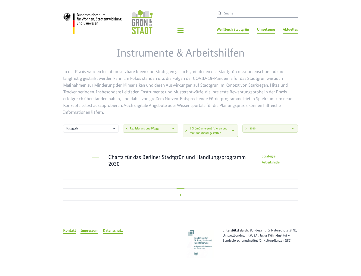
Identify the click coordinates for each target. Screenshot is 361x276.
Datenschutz (113, 230)
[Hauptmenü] (180, 30)
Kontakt (69, 230)
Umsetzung (266, 29)
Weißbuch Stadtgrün (233, 29)
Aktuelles (290, 29)
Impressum (89, 230)
